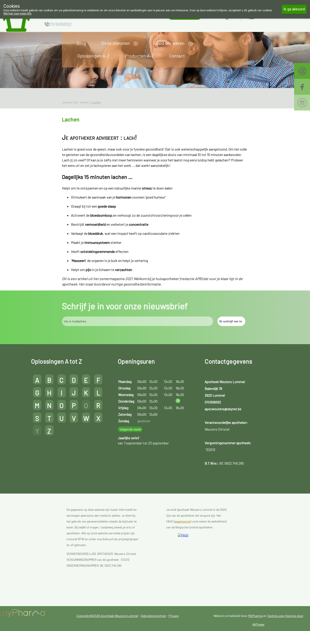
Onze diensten (115, 43)
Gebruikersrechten (153, 616)
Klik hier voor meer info (17, 13)
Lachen (96, 102)
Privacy (174, 616)
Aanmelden (267, 16)
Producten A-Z (139, 55)
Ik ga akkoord (294, 9)
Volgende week (130, 429)
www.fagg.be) (183, 521)
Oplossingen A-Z (93, 55)
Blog (81, 43)
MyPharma (255, 616)
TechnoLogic (276, 616)
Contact (177, 55)
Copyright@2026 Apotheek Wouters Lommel (107, 616)
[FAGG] (205, 547)
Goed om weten (169, 43)
